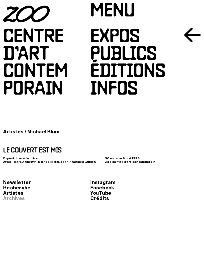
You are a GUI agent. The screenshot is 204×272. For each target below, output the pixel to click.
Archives (14, 198)
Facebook (102, 187)
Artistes (13, 131)
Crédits (99, 198)
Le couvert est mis (32, 150)
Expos (115, 37)
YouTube (100, 193)
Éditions (127, 72)
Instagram (103, 182)
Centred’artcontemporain (35, 64)
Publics (123, 55)
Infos (114, 90)
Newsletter (17, 182)
